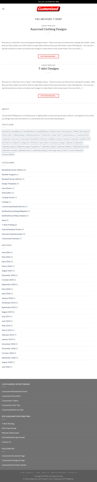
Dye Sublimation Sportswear (13, 437)
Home (22, 472)
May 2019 (6, 325)
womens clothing (8, 154)
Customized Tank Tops (11, 405)
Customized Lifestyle (10, 238)
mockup (59, 139)
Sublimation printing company (14, 215)
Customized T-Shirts (10, 400)
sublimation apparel (8, 147)
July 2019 (6, 316)
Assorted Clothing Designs (48, 29)
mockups (67, 139)
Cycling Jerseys (8, 197)
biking (76, 131)
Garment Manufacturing (12, 234)
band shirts (6, 131)
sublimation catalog (48, 147)
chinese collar (6, 135)
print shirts (5, 143)
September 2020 (8, 284)
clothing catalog (19, 135)
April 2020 (6, 293)
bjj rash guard (84, 131)
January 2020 (7, 298)
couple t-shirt (56, 135)
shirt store (34, 143)
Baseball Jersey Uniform (12, 179)
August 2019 (7, 312)
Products (30, 472)
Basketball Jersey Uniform (12, 170)
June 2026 (6, 252)
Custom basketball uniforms (13, 206)
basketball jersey (42, 131)
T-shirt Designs (48, 68)
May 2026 (6, 257)
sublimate (69, 143)
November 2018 (8, 348)
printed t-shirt (85, 139)
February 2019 (8, 335)
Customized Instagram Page (13, 460)
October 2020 (7, 280)
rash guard (15, 143)
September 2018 (8, 358)
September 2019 (8, 307)
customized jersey (69, 135)
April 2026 (6, 261)
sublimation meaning (9, 150)
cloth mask (46, 135)
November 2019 (8, 302)
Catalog (5, 202)
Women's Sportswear (10, 433)
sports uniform (44, 143)
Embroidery (6, 193)
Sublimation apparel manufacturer (29, 147)
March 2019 (7, 330)
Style (4, 220)
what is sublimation (76, 150)
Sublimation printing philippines (14, 211)
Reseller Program (9, 174)
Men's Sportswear (9, 428)
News (38, 472)
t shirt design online (54, 150)
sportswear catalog (57, 143)
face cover (16, 139)
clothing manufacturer (33, 135)
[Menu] (3, 9)
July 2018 (6, 367)
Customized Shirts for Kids (12, 410)
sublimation (78, 143)
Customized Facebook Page (13, 456)
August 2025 (7, 270)
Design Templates (48, 25)
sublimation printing (39, 150)
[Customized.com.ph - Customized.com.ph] (48, 8)
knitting (51, 139)
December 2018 (8, 344)
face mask (25, 139)
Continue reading (48, 56)
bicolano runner (56, 131)
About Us (45, 472)
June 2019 (6, 321)
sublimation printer (24, 150)
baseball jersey (17, 131)
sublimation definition (64, 147)
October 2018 (7, 353)
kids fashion (34, 139)
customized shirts (82, 135)
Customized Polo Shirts (11, 396)
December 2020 (8, 275)
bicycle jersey (67, 131)
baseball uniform (29, 131)
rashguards (25, 143)
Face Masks (7, 188)
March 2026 (7, 266)
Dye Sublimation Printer (11, 229)
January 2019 (7, 339)
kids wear (43, 139)
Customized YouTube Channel (14, 465)
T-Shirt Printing (8, 225)
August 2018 (7, 362)
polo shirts (75, 139)
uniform (65, 150)
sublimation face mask (80, 147)
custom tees (6, 139)
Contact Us (6, 442)
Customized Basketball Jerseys (14, 391)
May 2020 (6, 289)
